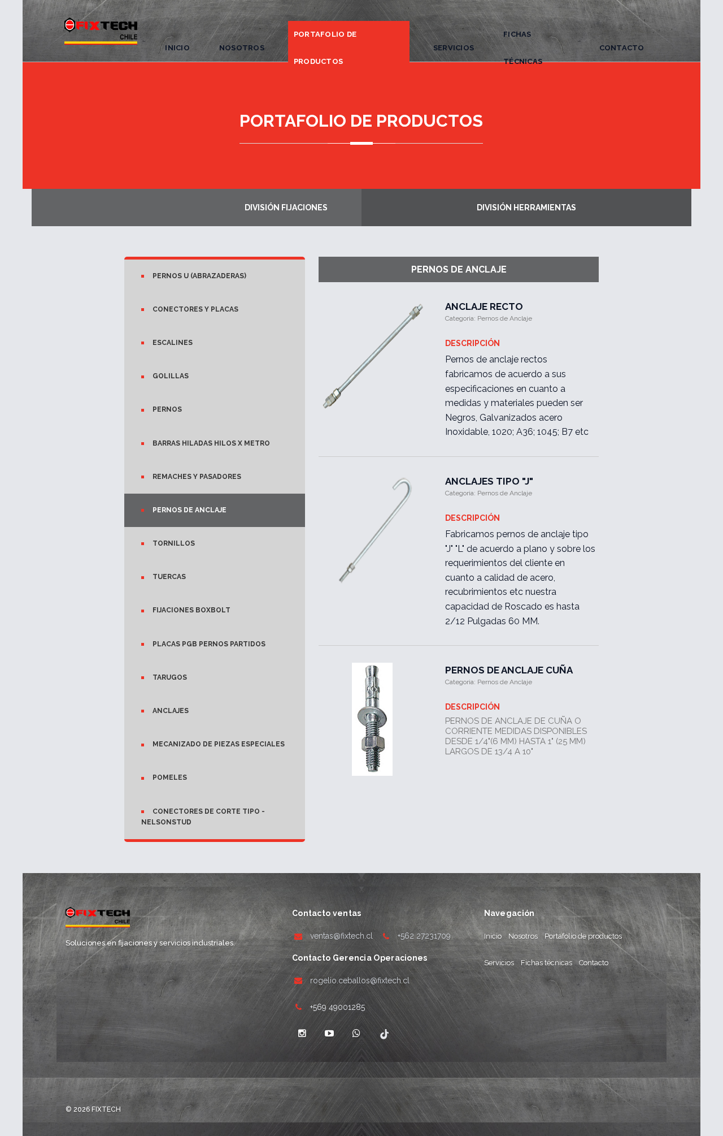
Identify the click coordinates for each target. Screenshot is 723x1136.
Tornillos (174, 543)
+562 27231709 (424, 935)
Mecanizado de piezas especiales (219, 744)
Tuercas (169, 577)
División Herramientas (526, 207)
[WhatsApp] (356, 1033)
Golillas (171, 376)
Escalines (173, 343)
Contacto (621, 48)
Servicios (453, 48)
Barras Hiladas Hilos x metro (211, 443)
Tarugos (170, 677)
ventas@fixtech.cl (341, 935)
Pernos (167, 409)
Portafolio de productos (325, 48)
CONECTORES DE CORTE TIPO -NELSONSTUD (203, 816)
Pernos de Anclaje (190, 510)
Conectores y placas (195, 309)
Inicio (177, 48)
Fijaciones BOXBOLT (191, 610)
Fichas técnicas (522, 48)
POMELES (170, 777)
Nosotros (241, 48)
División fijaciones (286, 207)
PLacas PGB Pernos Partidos (209, 644)
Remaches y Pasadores (197, 477)
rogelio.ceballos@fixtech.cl (360, 980)
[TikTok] (383, 1033)
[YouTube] (329, 1033)
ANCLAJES (171, 711)
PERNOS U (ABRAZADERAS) (199, 276)
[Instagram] (302, 1033)
